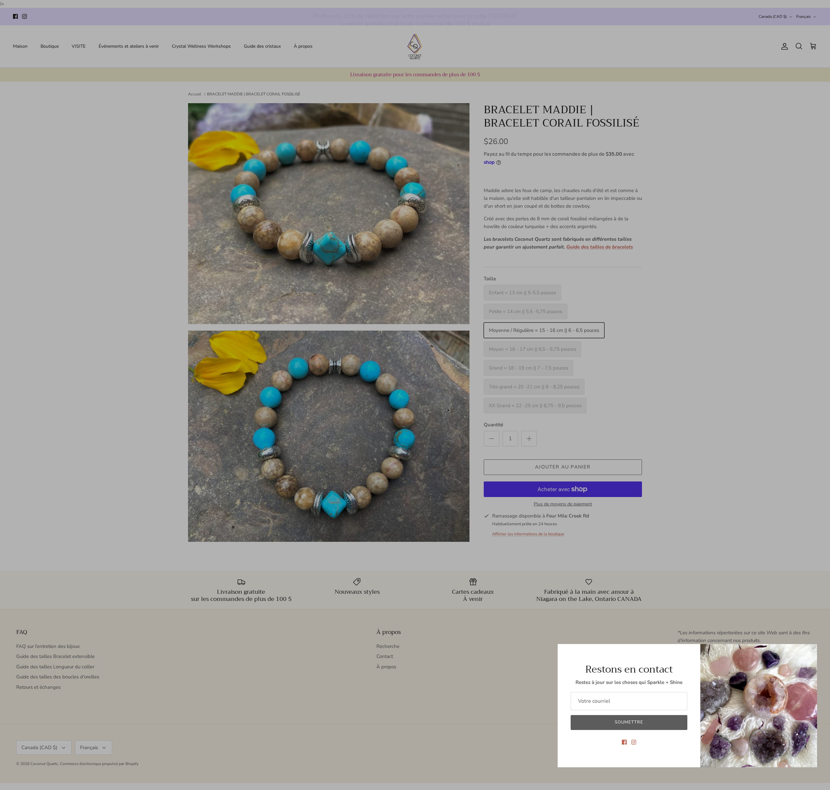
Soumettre (629, 722)
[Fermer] (809, 652)
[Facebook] (624, 742)
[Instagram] (633, 742)
